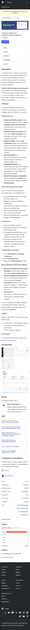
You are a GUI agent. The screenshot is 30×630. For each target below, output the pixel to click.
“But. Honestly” (22, 112)
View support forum (7, 557)
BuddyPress (6, 602)
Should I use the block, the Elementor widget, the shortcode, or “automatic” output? (11, 434)
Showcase (19, 567)
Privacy (4, 575)
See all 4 (26, 501)
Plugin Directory (6, 7)
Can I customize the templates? (10, 446)
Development (7, 60)
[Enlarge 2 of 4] (26, 349)
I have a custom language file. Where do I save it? (9, 451)
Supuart (4, 583)
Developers (5, 585)
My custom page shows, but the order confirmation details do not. (11, 427)
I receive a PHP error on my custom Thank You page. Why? (10, 421)
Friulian (7, 608)
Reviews (5, 52)
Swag (18, 588)
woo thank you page (23, 511)
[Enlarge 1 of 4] (12, 349)
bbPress (5, 599)
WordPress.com (7, 593)
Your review (5, 545)
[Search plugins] (17, 17)
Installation (6, 56)
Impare (3, 580)
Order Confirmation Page (22, 508)
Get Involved (19, 580)
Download (5, 41)
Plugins (18, 572)
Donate (19, 585)
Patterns (18, 575)
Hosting (4, 572)
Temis (17, 569)
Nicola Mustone (14, 110)
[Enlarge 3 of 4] (12, 360)
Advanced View (6, 519)
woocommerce (24, 514)
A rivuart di (5, 567)
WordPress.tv (6, 588)
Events (18, 583)
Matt (4, 596)
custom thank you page (22, 505)
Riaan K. (5, 37)
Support (5, 64)
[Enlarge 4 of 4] (26, 372)
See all (26, 545)
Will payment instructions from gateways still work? (9, 440)
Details (5, 48)
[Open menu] (27, 2)
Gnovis (3, 569)
